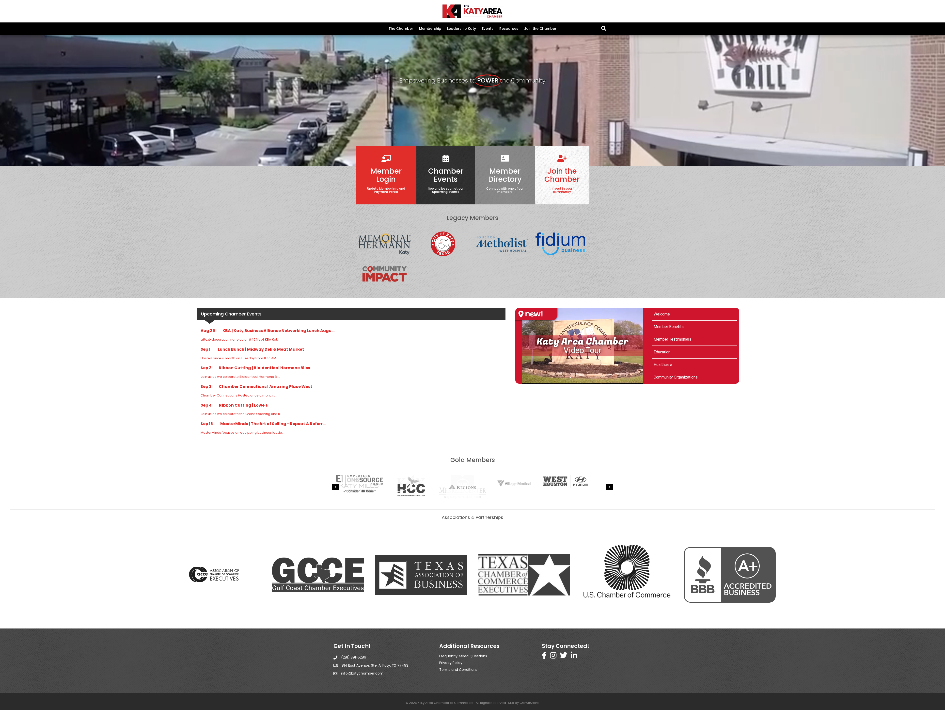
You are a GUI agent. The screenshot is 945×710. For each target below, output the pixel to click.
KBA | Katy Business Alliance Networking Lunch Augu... (278, 330)
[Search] (603, 28)
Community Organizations (676, 377)
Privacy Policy (450, 662)
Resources (508, 28)
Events (487, 28)
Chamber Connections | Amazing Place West (265, 386)
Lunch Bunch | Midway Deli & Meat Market (261, 349)
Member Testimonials (672, 339)
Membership (430, 28)
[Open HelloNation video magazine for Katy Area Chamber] (536, 314)
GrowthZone (529, 702)
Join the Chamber (540, 28)
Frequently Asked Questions (463, 656)
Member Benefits (669, 326)
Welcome (662, 314)
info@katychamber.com (362, 673)
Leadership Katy (461, 28)
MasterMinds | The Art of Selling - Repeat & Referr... (273, 424)
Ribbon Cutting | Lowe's (243, 405)
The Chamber (401, 28)
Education (662, 352)
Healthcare (663, 364)
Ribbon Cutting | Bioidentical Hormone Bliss (264, 368)
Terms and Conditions (458, 669)
